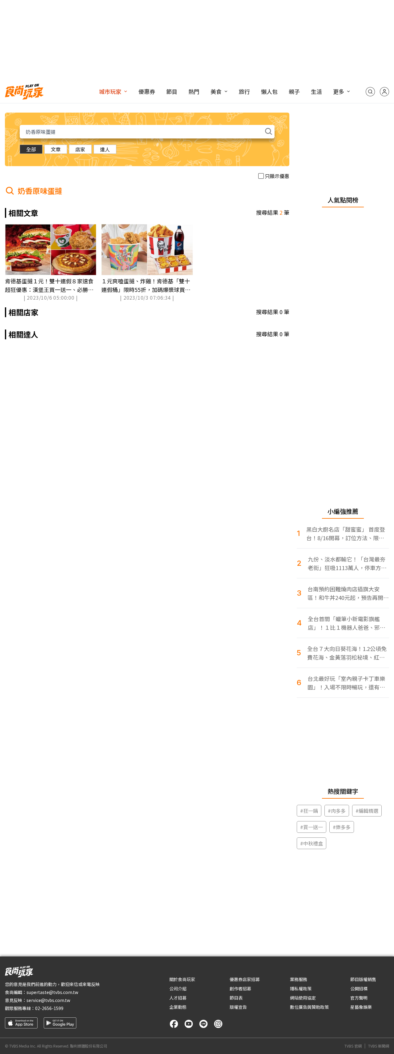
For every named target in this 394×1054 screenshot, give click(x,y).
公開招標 (359, 988)
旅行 (244, 91)
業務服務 (298, 979)
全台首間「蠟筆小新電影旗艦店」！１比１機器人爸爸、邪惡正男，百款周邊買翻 (346, 623)
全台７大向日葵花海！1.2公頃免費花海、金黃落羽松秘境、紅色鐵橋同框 (347, 653)
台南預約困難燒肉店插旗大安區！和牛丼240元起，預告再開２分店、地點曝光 (348, 593)
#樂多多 (342, 827)
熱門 (193, 91)
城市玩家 (110, 91)
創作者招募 (240, 988)
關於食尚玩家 (182, 979)
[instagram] (218, 1023)
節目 (171, 91)
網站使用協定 (303, 998)
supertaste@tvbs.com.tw (52, 992)
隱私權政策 (301, 988)
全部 (31, 149)
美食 (216, 91)
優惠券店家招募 (245, 979)
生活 (316, 91)
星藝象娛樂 (361, 1007)
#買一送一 (311, 827)
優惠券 (147, 91)
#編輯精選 (367, 810)
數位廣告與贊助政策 (309, 1007)
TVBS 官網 (353, 1046)
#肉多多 (337, 810)
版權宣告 (238, 1007)
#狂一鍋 (309, 810)
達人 (105, 149)
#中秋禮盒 (311, 843)
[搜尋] (370, 91)
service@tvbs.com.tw (48, 1000)
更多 (338, 91)
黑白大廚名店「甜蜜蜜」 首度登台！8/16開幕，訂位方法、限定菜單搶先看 (345, 533)
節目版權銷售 (363, 979)
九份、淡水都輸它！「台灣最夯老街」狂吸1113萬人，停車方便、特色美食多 (346, 563)
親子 (294, 91)
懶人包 (269, 91)
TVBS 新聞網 (378, 1046)
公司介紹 (178, 988)
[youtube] (188, 1023)
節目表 (236, 998)
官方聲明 (359, 998)
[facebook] (174, 1023)
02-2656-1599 (49, 1008)
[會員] (384, 91)
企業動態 (178, 1007)
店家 (80, 149)
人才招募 (178, 998)
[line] (203, 1023)
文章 (56, 149)
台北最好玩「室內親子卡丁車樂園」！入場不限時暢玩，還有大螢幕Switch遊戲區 (346, 682)
